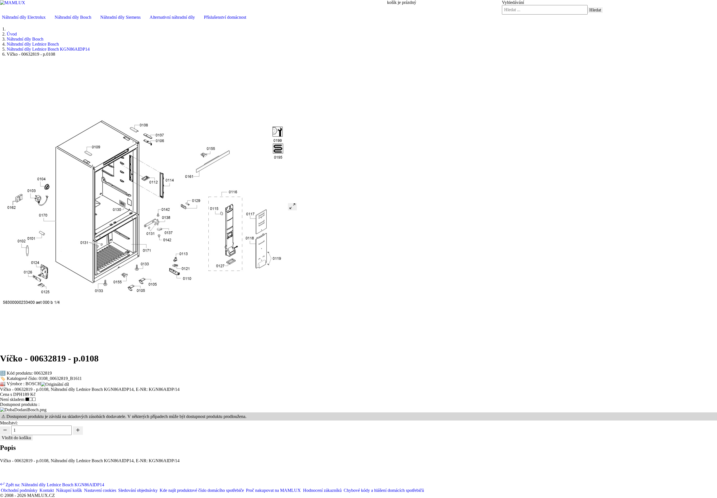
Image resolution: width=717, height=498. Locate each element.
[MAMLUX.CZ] (0, 17)
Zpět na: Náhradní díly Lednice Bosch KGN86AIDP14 (54, 484)
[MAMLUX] (12, 2)
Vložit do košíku (16, 437)
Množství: (9, 423)
